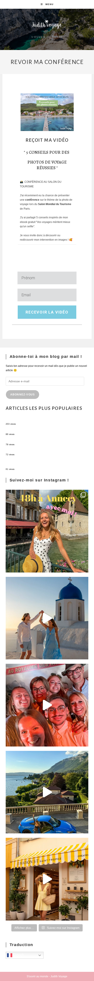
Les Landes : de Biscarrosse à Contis (28, 440)
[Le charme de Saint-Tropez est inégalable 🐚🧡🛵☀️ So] (47, 879)
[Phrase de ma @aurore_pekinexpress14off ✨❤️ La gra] (47, 705)
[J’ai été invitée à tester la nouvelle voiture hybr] (47, 792)
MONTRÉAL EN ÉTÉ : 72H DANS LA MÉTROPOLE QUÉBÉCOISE (45, 420)
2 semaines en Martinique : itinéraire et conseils (34, 430)
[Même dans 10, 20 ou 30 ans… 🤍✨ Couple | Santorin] (47, 618)
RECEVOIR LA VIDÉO (47, 312)
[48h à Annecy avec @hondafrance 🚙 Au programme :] (47, 531)
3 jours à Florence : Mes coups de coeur (29, 450)
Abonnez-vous (22, 394)
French (18, 955)
